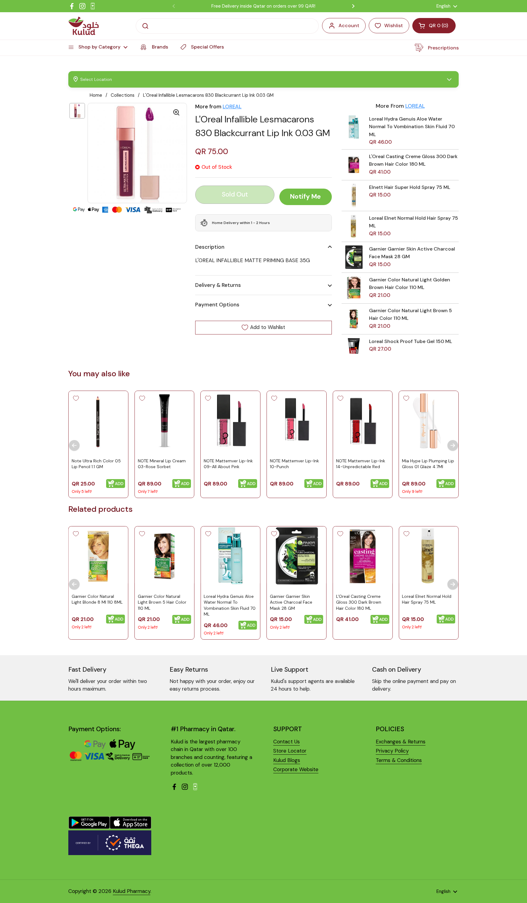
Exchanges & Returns (400, 741)
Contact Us (286, 741)
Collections (122, 95)
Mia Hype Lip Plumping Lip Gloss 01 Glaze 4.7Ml (428, 463)
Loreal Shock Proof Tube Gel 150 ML (410, 341)
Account (349, 25)
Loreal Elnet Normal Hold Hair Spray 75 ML (426, 599)
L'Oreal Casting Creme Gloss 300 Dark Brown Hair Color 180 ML (358, 602)
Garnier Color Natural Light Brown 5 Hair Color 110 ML (162, 602)
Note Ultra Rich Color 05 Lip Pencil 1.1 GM (96, 463)
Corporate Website (295, 769)
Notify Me (305, 196)
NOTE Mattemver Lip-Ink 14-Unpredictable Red (360, 463)
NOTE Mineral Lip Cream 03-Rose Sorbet (162, 463)
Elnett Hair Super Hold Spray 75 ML (409, 187)
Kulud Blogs (286, 760)
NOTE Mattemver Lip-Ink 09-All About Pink (228, 463)
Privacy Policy (392, 750)
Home (96, 95)
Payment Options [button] (217, 304)
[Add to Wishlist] (76, 398)
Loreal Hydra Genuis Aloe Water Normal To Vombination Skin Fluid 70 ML (412, 127)
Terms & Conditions (399, 760)
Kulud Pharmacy (131, 891)
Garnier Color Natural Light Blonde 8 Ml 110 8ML (97, 599)
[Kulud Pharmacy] (83, 26)
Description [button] (209, 247)
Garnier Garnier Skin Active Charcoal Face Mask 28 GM (291, 602)
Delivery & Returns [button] (218, 285)
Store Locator (290, 750)
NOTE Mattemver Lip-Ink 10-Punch (294, 463)
